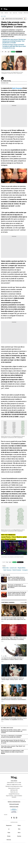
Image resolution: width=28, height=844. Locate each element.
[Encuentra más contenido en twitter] (5, 51)
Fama (9, 832)
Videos (19, 825)
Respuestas (9, 825)
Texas (10, 12)
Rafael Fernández (17, 570)
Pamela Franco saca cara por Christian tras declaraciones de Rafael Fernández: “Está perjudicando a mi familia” (14, 41)
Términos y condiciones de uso (14, 801)
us (8, 829)
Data (19, 829)
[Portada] (14, 779)
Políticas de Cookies (14, 806)
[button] (4, 551)
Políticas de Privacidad (14, 804)
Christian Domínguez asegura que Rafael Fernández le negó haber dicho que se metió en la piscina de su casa (14, 46)
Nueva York (15, 12)
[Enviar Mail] (2, 80)
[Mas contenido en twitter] (14, 818)
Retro (19, 832)
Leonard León (13, 567)
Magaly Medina (21, 567)
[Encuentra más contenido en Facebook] (2, 51)
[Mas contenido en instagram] (16, 818)
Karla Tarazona (7, 570)
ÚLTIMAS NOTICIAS (7, 727)
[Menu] (2, 9)
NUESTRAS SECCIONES (14, 822)
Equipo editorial (14, 780)
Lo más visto (5, 575)
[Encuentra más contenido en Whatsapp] (8, 51)
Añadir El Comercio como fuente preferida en (14, 18)
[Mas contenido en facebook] (11, 818)
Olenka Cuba (5, 567)
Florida (2, 12)
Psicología (20, 12)
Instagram (25, 570)
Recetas (19, 836)
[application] (14, 547)
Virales (8, 836)
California (6, 12)
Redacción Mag (7, 80)
